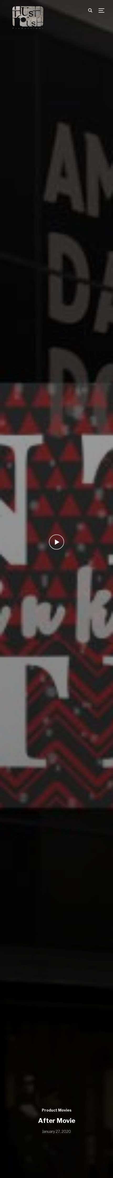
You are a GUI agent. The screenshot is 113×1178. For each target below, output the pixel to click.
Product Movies (56, 1110)
